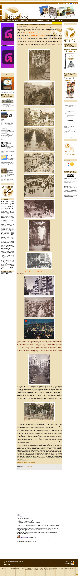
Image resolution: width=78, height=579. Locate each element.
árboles (13, 205)
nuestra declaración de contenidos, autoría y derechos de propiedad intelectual (70, 184)
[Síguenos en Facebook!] (71, 3)
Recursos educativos (10, 257)
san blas (5, 259)
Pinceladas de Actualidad (6, 254)
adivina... (12, 201)
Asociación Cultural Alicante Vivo (13, 563)
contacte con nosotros (68, 196)
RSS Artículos (69, 561)
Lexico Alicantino (4, 240)
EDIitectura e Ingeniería (9, 221)
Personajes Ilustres (6, 252)
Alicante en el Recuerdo (27, 466)
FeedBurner (73, 113)
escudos (2, 229)
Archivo (33, 20)
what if (8, 269)
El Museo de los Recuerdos (7, 224)
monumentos (9, 243)
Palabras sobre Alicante (7, 251)
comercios (6, 216)
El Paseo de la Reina (22, 463)
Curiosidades (4, 220)
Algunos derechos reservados (14, 561)
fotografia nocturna (8, 234)
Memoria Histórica (5, 242)
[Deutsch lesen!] (67, 3)
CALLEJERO (4, 215)
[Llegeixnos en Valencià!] (61, 3)
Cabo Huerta (10, 213)
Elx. (6, 226)
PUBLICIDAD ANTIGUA (6, 256)
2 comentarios (19, 465)
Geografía (7, 237)
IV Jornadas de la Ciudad (9, 238)
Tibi (13, 263)
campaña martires (11, 215)
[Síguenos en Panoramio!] (74, 3)
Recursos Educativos (43, 20)
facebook (13, 229)
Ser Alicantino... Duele (8, 261)
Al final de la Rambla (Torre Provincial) (26, 462)
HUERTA (2, 238)
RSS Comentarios (69, 563)
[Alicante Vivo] (64, 136)
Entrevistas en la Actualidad (7, 228)
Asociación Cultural (12, 20)
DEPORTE (12, 220)
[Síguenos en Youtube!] (76, 3)
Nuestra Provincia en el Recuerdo (7, 249)
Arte (13, 208)
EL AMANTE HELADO (9, 143)
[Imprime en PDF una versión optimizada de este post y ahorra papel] (17, 469)
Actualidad (4, 201)
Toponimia (2, 264)
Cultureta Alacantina (7, 219)
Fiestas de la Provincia (7, 230)
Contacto (53, 20)
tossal (8, 265)
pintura (13, 254)
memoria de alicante (9, 241)
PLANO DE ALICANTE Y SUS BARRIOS (10, 157)
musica (2, 245)
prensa (2, 255)
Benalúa (7, 212)
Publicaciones (24, 20)
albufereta (2, 203)
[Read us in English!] (64, 3)
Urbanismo (12, 265)
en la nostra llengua (10, 226)
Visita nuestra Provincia (7, 268)
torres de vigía (7, 264)
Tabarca (9, 263)
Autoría (61, 20)
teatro (12, 263)
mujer (13, 243)
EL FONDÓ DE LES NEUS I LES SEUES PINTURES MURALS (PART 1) (7, 116)
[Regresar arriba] (77, 575)
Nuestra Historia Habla (7, 246)
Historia (12, 237)
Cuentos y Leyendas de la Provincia (7, 217)
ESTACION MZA (7, 229)
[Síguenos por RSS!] (69, 3)
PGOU (13, 252)
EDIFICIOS (3, 221)
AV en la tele (6, 211)
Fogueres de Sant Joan (7, 232)
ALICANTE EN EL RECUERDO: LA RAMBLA (31, 24)
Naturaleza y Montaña (9, 245)
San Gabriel (8, 259)
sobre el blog (4, 263)
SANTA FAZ (12, 259)
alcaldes (6, 203)
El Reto (10, 225)
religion (2, 259)
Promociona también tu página (69, 137)
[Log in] (4, 563)
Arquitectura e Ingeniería (7, 207)
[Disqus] (39, 492)
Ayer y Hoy (12, 211)
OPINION (12, 250)
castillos (2, 216)
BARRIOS (3, 212)
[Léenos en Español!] (58, 3)
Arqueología (3, 206)
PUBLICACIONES (10, 255)
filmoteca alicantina (5, 232)
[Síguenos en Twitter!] (73, 3)
